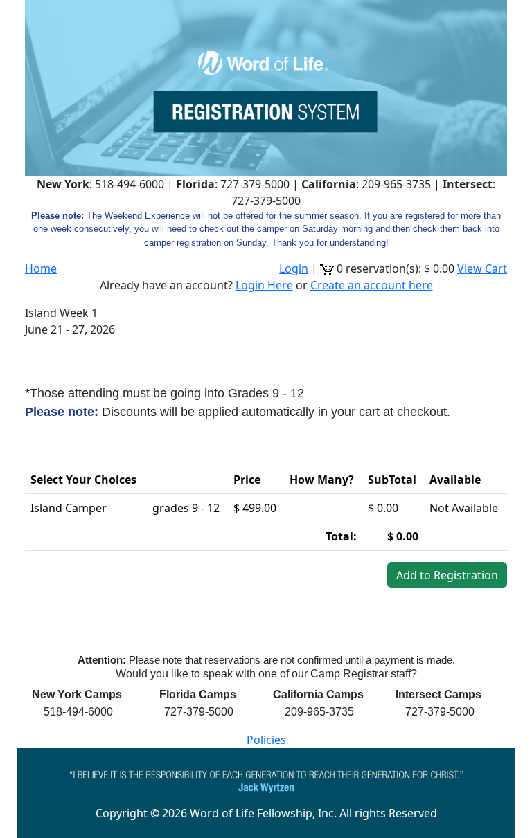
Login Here (264, 285)
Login (293, 268)
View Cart (482, 268)
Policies (266, 739)
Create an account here (371, 285)
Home (41, 268)
